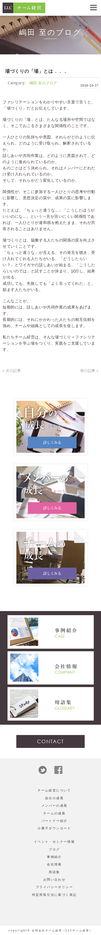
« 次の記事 (12, 370)
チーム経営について (54, 790)
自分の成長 (54, 798)
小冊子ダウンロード (54, 828)
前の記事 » (89, 370)
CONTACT (50, 741)
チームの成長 (54, 813)
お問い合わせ (54, 879)
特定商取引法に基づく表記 (54, 894)
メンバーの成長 (54, 805)
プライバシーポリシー (54, 887)
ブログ (54, 849)
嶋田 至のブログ (43, 82)
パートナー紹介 (54, 821)
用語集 (54, 872)
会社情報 (54, 864)
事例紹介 (54, 857)
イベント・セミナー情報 (54, 841)
